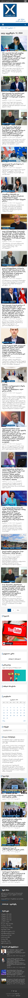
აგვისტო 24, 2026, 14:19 (12, 983)
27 (17, 715)
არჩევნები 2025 (5, 920)
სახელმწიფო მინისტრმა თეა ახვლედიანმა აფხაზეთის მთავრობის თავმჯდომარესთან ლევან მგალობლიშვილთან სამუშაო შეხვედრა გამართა (14, 198)
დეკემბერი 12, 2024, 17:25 (8, 203)
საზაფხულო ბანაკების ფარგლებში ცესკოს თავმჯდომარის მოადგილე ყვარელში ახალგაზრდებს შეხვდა (12, 761)
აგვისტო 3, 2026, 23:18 (7, 799)
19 (14, 713)
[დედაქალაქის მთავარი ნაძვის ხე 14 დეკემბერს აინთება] (14, 154)
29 (24, 715)
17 (7, 713)
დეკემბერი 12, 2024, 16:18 (8, 481)
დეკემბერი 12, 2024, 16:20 (8, 393)
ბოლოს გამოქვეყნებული (10, 947)
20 (17, 713)
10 (7, 710)
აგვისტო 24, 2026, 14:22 (12, 976)
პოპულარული (4, 927)
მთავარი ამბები (6, 49)
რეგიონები (12, 548)
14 (20, 710)
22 (24, 713)
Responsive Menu (25, 1)
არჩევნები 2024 (5, 918)
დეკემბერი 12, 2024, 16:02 (8, 523)
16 (3, 713)
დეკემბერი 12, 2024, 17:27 (8, 167)
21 (20, 713)
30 (3, 718)
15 (24, 710)
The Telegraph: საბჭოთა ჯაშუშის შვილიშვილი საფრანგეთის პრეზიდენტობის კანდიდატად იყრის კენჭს (13, 741)
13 (17, 710)
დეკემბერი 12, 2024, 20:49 (8, 137)
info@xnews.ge (4, 900)
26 (14, 715)
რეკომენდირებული (6, 933)
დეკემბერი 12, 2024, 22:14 (8, 66)
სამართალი (4, 937)
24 (7, 715)
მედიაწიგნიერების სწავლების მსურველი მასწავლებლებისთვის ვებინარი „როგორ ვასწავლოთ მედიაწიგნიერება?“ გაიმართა (12, 755)
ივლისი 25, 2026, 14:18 (7, 851)
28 (20, 715)
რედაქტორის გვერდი (6, 931)
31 (7, 718)
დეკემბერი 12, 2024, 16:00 (8, 555)
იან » (24, 721)
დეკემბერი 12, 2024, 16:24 (8, 357)
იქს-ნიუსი (18, 995)
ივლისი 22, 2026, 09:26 (7, 882)
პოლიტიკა (12, 49)
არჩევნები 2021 (5, 916)
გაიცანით (4, 792)
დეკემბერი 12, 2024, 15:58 (8, 596)
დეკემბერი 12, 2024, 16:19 (8, 444)
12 (14, 710)
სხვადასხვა (3, 941)
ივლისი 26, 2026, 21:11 (7, 827)
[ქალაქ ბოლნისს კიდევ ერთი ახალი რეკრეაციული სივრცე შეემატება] (14, 542)
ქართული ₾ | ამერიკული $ (15, 659)
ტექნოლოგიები (5, 943)
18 (10, 713)
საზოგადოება (13, 160)
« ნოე (3, 721)
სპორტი (3, 939)
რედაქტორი (19, 66)
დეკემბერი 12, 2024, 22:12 (8, 100)
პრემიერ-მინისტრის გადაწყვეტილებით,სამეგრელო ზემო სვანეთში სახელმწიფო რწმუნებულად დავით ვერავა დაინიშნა (13, 388)
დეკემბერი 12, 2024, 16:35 (8, 278)
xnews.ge (17, 993)
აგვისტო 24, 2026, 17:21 (12, 967)
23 (3, 715)
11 (10, 710)
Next (18, 610)
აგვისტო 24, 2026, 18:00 (12, 955)
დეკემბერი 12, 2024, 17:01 (8, 241)
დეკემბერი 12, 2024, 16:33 (8, 319)
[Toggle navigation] (3, 24)
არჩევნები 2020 (5, 914)
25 (10, 715)
